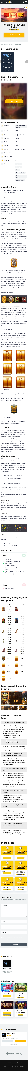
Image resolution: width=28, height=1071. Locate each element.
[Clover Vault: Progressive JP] (21, 869)
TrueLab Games (7, 857)
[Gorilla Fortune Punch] (21, 992)
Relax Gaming (20, 997)
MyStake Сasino (7, 60)
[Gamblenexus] (7, 2)
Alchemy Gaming (14, 29)
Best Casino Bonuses (11, 49)
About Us (23, 1062)
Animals (18, 164)
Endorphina (20, 889)
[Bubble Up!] (7, 992)
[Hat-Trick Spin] (7, 885)
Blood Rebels (7, 1011)
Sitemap (14, 1067)
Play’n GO (20, 1014)
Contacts (14, 1063)
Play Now (20, 1041)
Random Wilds (20, 180)
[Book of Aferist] (7, 854)
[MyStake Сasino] (7, 966)
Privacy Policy (11, 1066)
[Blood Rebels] (7, 1009)
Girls (17, 170)
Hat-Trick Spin (7, 887)
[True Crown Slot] (21, 854)
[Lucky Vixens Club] (7, 869)
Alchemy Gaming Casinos (20, 126)
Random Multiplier (18, 176)
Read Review (7, 1041)
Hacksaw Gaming (7, 1015)
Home (2, 44)
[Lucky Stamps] (21, 885)
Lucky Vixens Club (7, 871)
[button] (25, 698)
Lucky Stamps (20, 887)
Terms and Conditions (19, 1066)
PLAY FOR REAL (13, 35)
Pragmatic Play (7, 995)
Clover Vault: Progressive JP (20, 871)
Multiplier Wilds (20, 173)
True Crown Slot (20, 856)
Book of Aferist (7, 856)
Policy (5, 1066)
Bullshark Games (7, 1013)
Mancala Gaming (7, 872)
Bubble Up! (7, 993)
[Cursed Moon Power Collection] (21, 1009)
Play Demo (14, 101)
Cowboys (18, 167)
